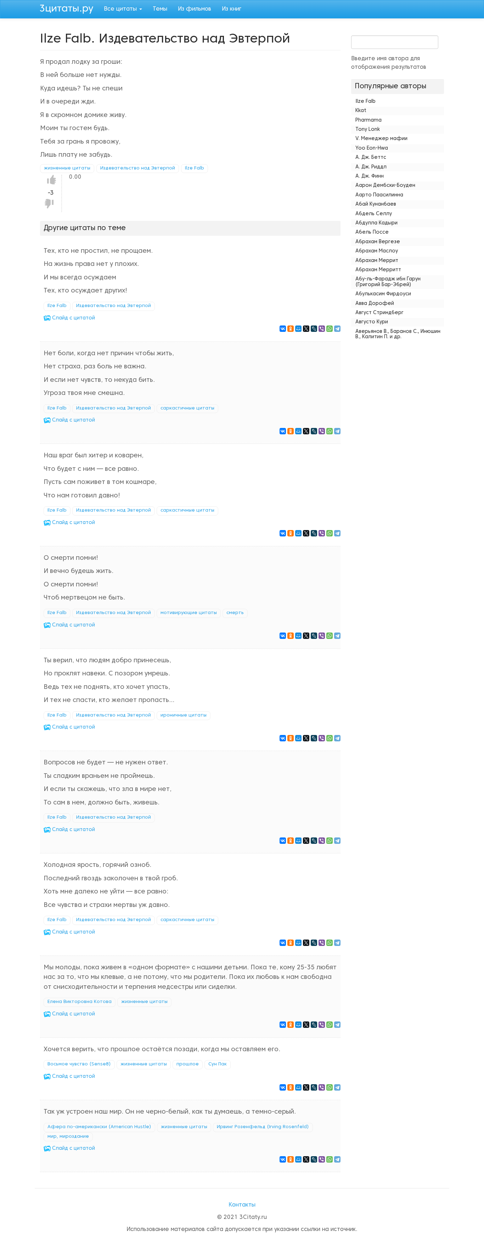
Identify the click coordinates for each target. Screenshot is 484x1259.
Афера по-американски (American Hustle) (99, 1127)
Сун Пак (217, 1064)
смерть (235, 613)
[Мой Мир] (298, 328)
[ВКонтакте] (283, 328)
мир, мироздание (68, 1137)
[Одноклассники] (290, 328)
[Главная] (69, 8)
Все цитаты (121, 9)
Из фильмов (194, 9)
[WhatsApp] (329, 328)
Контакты (242, 1205)
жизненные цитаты (67, 168)
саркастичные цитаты (187, 408)
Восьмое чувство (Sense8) (79, 1064)
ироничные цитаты (184, 715)
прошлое (187, 1064)
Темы (160, 9)
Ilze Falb (194, 168)
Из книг (231, 9)
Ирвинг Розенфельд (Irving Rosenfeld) (263, 1127)
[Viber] (322, 328)
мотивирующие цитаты (189, 613)
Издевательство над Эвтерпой (137, 168)
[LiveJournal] (314, 328)
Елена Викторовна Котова (79, 1002)
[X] (306, 328)
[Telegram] (337, 328)
